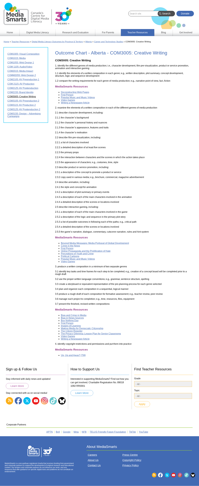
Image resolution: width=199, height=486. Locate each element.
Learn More (17, 386)
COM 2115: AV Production (20, 84)
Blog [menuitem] (163, 32)
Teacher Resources (20, 41)
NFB (84, 432)
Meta (76, 432)
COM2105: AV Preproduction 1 (23, 79)
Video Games (68, 100)
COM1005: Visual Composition (23, 54)
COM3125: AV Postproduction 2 (23, 109)
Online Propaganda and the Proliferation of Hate (86, 251)
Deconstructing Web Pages (75, 92)
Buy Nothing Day (70, 320)
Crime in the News (70, 246)
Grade (137, 378)
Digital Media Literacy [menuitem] (37, 32)
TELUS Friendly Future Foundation (108, 432)
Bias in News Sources (72, 318)
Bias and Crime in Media (73, 315)
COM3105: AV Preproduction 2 (23, 101)
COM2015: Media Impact (20, 71)
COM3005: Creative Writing (21, 96)
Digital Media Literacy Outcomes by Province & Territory (57, 41)
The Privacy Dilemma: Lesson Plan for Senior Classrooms (91, 333)
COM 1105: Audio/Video (19, 67)
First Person (67, 95)
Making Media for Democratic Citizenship (82, 328)
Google (67, 432)
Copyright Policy (131, 460)
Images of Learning (71, 326)
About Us (93, 460)
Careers (92, 454)
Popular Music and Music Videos (78, 97)
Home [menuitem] (10, 32)
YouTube (143, 432)
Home (6, 41)
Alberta (88, 41)
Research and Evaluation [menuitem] (75, 32)
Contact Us (94, 465)
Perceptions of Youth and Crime (77, 253)
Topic (137, 390)
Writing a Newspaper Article (75, 102)
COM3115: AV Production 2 (21, 105)
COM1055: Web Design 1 (20, 62)
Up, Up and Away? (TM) (73, 355)
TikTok (132, 432)
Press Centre (130, 454)
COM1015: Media (16, 58)
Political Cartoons (70, 256)
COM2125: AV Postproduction (22, 88)
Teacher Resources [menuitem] (137, 32)
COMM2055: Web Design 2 (21, 75)
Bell (58, 432)
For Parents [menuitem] (108, 32)
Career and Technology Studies (108, 41)
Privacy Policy (130, 465)
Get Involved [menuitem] (185, 32)
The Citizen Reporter (71, 331)
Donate (185, 13)
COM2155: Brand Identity (20, 92)
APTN (49, 432)
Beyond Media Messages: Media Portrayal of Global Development (95, 243)
